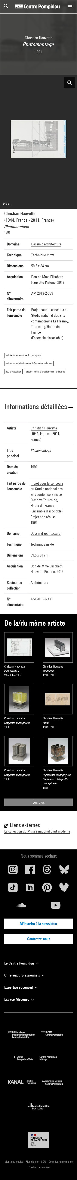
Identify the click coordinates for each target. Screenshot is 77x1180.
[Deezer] (64, 889)
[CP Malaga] (51, 1061)
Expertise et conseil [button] (19, 987)
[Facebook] (29, 871)
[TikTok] (12, 889)
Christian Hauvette (19, 213)
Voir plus (39, 802)
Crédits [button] (7, 204)
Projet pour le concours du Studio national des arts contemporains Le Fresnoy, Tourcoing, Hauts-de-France (47, 494)
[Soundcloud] (21, 907)
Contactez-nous (38, 939)
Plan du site (32, 1161)
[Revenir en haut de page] (67, 1170)
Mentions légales (14, 1161)
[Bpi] (24, 1037)
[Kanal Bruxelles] (25, 1086)
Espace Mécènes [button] (17, 999)
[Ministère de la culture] (38, 1140)
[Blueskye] (64, 871)
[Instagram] (12, 871)
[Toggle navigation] (70, 6)
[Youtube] (55, 907)
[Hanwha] (39, 1110)
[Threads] (47, 871)
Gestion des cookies (39, 1167)
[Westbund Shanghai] (55, 1086)
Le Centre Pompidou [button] (19, 963)
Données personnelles (61, 1161)
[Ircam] (55, 1037)
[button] (38, 407)
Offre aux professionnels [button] (22, 975)
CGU (44, 1161)
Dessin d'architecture (46, 244)
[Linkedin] (29, 889)
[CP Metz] (27, 1061)
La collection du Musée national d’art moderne (37, 831)
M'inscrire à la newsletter (38, 923)
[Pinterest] (47, 889)
